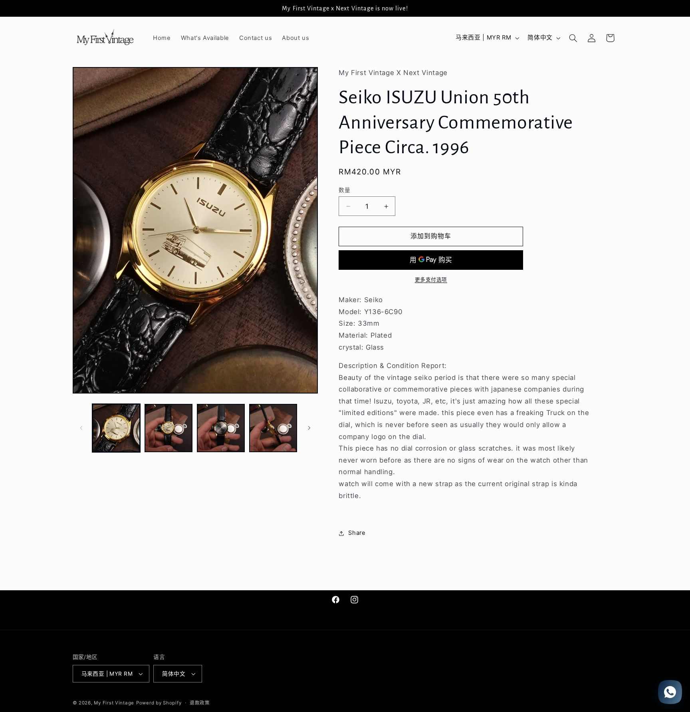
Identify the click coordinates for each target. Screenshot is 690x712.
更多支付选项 (431, 280)
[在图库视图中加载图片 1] (116, 428)
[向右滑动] (309, 428)
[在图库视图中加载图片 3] (221, 428)
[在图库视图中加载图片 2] (169, 428)
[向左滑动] (81, 428)
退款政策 (200, 703)
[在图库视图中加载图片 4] (273, 428)
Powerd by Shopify (159, 703)
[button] (573, 38)
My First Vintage (114, 703)
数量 (344, 190)
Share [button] (356, 532)
